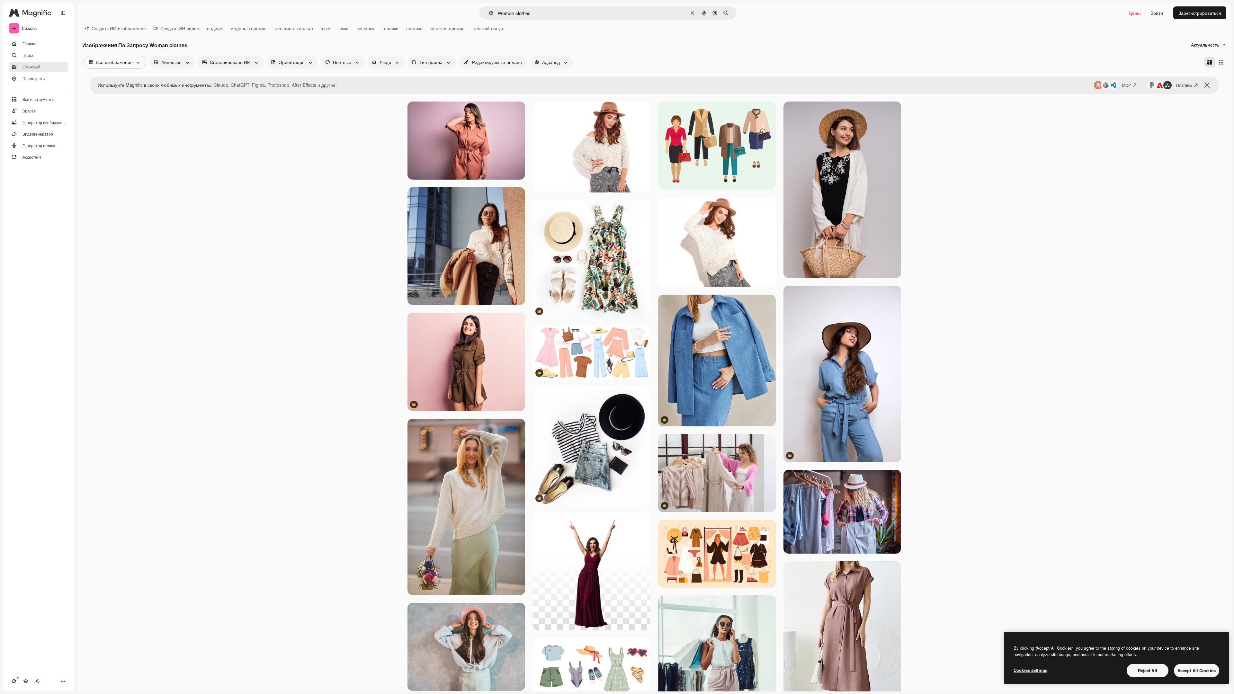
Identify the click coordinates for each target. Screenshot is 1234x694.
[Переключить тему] (37, 681)
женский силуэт (488, 28)
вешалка (365, 28)
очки (344, 28)
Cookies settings (1030, 670)
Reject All (1147, 670)
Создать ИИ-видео (179, 28)
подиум (215, 28)
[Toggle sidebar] (63, 13)
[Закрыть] (1207, 85)
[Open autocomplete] (488, 13)
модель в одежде (248, 28)
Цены (1135, 13)
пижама (414, 28)
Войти (1156, 13)
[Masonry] (1209, 62)
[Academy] (26, 681)
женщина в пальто (293, 28)
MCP (1126, 85)
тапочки (390, 28)
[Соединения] (14, 681)
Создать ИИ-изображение (119, 28)
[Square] (1221, 62)
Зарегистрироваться (1199, 13)
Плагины (1184, 85)
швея (326, 28)
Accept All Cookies (1196, 670)
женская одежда (447, 28)
